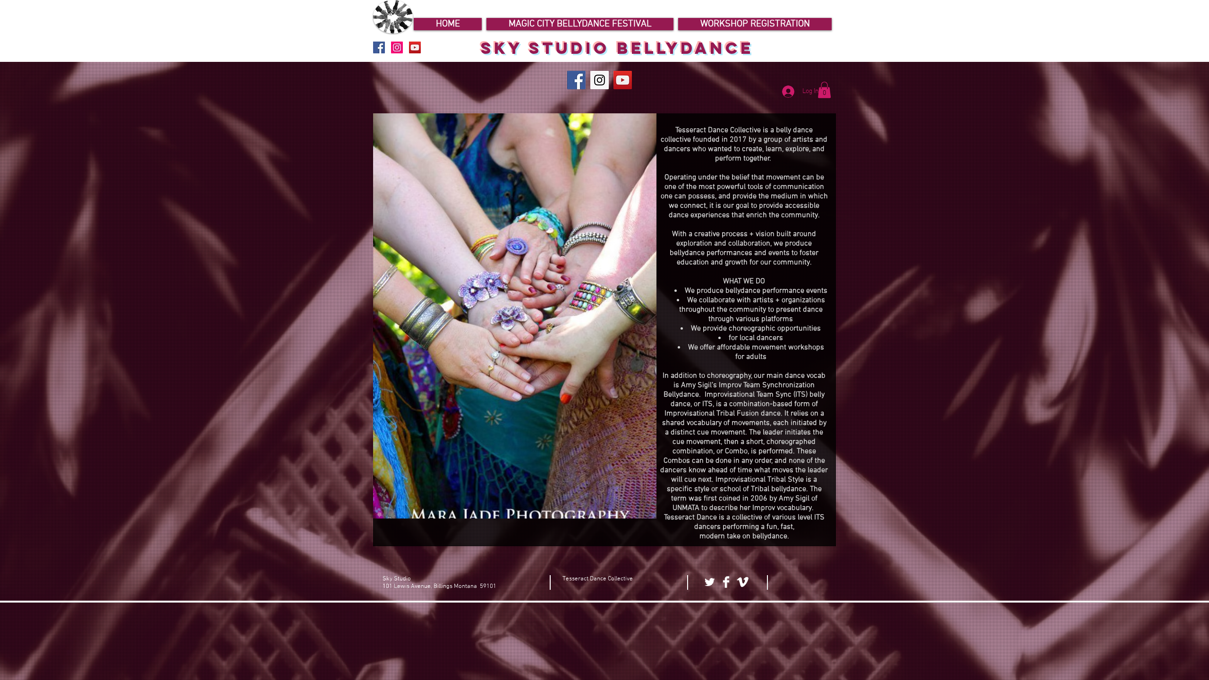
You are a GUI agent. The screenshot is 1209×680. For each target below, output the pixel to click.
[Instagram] (599, 80)
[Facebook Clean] (726, 582)
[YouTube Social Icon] (415, 47)
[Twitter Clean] (709, 582)
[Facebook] (576, 80)
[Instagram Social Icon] (397, 47)
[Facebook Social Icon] (379, 47)
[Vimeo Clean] (743, 582)
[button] (824, 90)
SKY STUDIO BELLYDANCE (617, 48)
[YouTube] (622, 80)
